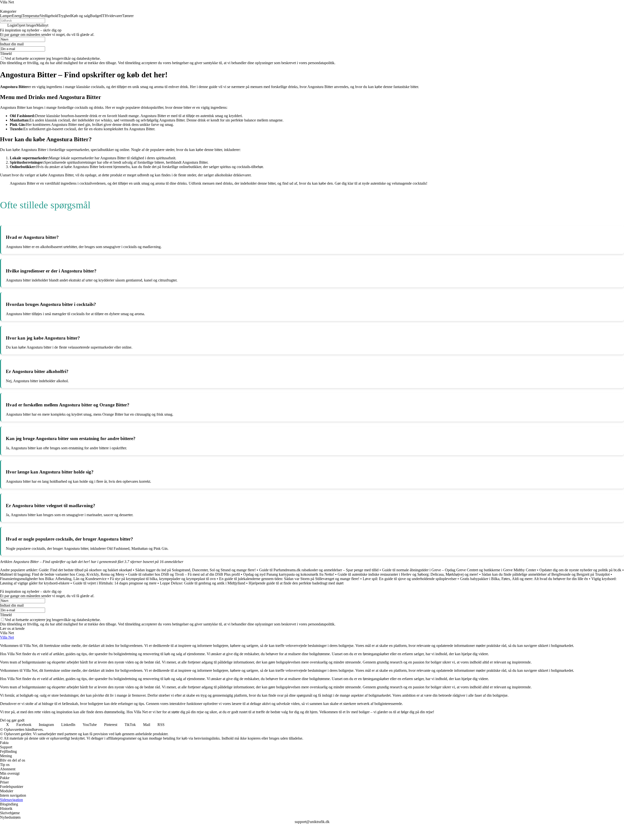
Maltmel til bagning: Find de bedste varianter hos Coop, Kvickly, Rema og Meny (62, 574)
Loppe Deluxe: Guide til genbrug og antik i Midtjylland (202, 583)
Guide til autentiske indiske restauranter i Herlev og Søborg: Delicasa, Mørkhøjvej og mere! (408, 574)
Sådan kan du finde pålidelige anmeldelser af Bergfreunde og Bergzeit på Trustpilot (546, 574)
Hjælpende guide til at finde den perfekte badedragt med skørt (296, 583)
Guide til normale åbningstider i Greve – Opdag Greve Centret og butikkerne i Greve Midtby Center (459, 570)
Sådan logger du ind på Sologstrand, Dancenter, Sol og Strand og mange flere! (195, 570)
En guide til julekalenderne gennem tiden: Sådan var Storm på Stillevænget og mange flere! (289, 579)
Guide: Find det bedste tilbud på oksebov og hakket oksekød (85, 570)
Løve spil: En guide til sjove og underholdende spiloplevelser (410, 579)
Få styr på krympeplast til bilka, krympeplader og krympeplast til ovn (163, 579)
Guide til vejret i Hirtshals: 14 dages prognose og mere (114, 583)
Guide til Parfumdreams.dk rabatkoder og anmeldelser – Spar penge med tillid (319, 570)
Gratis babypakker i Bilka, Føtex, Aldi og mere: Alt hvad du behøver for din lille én (524, 579)
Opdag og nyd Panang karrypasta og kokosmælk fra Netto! (288, 574)
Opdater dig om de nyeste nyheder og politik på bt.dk (580, 570)
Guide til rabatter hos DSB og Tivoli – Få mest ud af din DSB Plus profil (184, 574)
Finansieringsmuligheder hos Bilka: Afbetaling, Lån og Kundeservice (53, 579)
